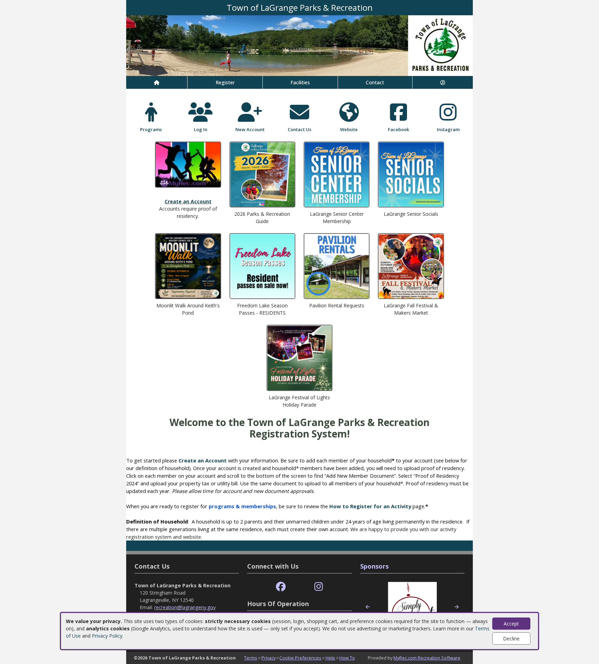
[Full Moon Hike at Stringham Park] (188, 265)
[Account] (443, 82)
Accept (511, 623)
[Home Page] (156, 82)
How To (347, 658)
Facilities (300, 82)
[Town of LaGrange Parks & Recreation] (299, 45)
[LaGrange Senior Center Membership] (336, 173)
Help (330, 658)
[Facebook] (281, 587)
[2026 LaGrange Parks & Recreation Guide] (262, 173)
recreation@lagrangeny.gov (185, 607)
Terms (250, 658)
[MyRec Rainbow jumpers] (188, 164)
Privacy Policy (107, 635)
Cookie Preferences (300, 658)
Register (225, 82)
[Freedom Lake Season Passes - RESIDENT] (262, 265)
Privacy (268, 658)
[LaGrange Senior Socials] (411, 173)
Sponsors (374, 566)
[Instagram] (318, 587)
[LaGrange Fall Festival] (411, 265)
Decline (511, 638)
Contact (375, 82)
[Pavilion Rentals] (336, 265)
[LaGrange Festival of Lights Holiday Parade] (299, 357)
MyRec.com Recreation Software (426, 658)
